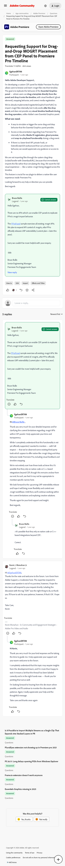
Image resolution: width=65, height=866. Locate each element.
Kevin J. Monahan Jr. (18, 565)
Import (25, 283)
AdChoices (13, 862)
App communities (22, 13)
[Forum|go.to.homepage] (22, 5)
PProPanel (15, 223)
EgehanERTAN (15, 71)
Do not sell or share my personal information (40, 857)
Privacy (39, 853)
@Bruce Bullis (18, 422)
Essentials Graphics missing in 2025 (20, 789)
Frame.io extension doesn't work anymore (23, 775)
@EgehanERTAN (14, 572)
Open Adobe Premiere (48, 26)
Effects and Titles (38, 283)
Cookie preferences (13, 857)
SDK (17, 283)
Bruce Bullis (17, 198)
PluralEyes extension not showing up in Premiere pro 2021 (31, 747)
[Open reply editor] (32, 303)
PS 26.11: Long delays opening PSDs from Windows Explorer (31, 761)
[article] (32, 365)
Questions (53, 13)
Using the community (14, 853)
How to (9, 283)
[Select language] (45, 5)
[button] (5, 6)
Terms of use (29, 853)
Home (8, 13)
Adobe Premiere (39, 13)
